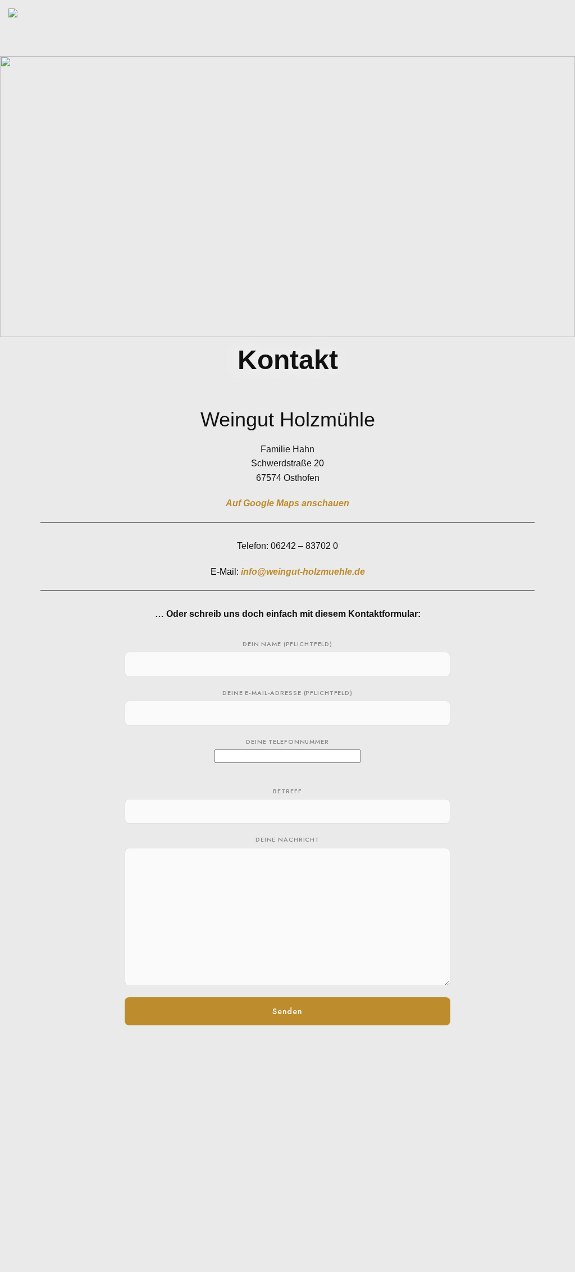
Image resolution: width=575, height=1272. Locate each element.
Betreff (287, 791)
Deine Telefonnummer (287, 741)
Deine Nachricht (287, 839)
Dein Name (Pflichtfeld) (287, 643)
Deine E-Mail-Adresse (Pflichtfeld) (287, 692)
